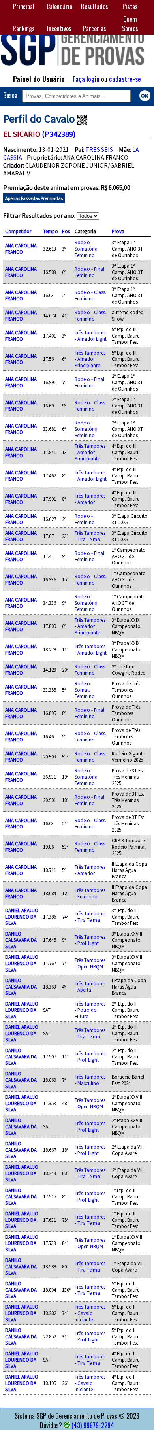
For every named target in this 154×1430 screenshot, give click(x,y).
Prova (118, 231)
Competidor (18, 231)
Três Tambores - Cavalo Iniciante (90, 1313)
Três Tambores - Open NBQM (90, 963)
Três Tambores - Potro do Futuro (90, 1009)
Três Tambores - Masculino (90, 1079)
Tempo (50, 231)
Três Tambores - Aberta (90, 986)
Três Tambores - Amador (90, 498)
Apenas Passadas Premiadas (34, 198)
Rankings (24, 28)
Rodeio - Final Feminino (89, 272)
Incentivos (59, 28)
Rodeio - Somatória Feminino (86, 248)
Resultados (94, 6)
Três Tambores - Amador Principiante (90, 358)
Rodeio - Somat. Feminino (85, 689)
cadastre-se (125, 79)
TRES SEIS (99, 149)
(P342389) (58, 134)
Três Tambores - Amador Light (91, 335)
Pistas (130, 6)
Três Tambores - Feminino (90, 893)
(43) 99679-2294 (92, 1425)
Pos (66, 231)
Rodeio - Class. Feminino (90, 295)
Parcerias (94, 28)
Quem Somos (130, 23)
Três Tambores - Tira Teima (90, 536)
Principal (23, 6)
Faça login (86, 79)
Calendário (59, 6)
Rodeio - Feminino (85, 519)
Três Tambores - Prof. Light (90, 940)
